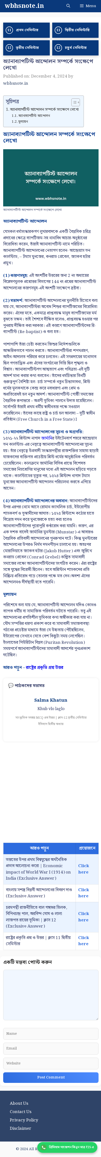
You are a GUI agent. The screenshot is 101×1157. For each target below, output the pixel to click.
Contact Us (20, 1111)
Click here (83, 869)
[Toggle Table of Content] (73, 102)
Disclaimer (20, 1128)
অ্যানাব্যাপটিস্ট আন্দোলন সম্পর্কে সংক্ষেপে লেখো (44, 110)
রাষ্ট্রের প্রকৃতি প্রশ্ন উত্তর (44, 667)
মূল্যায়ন (23, 121)
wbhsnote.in (24, 6)
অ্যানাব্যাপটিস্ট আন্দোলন (34, 116)
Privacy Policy (24, 1120)
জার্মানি (46, 438)
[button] (68, 6)
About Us (19, 1103)
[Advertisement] (50, 792)
